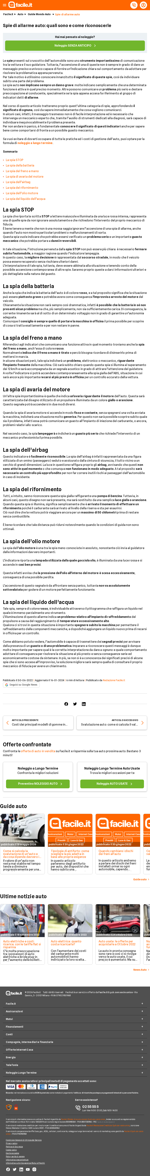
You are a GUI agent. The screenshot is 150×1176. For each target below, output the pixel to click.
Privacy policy (11, 1143)
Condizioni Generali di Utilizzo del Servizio (24, 1140)
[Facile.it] (20, 7)
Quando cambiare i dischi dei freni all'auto (116, 852)
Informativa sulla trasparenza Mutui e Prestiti (25, 1163)
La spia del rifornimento (22, 187)
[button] (4, 5)
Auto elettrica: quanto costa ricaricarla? (66, 943)
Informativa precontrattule (17, 1160)
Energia (11, 1057)
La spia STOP (14, 160)
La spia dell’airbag (18, 182)
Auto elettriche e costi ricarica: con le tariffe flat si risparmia (22, 944)
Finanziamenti (14, 1026)
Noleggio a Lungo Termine (38, 768)
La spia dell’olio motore (22, 193)
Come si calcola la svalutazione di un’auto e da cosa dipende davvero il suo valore (21, 855)
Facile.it (8, 14)
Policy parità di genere (15, 1156)
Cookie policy (11, 1150)
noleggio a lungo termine (35, 143)
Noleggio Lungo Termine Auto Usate (112, 768)
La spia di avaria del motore (24, 176)
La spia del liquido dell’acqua (25, 199)
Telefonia (12, 1065)
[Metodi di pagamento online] (40, 1086)
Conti (9, 1034)
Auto (20, 14)
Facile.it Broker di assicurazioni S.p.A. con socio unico (83, 1119)
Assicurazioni (14, 1011)
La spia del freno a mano (22, 171)
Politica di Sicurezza (14, 1147)
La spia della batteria (20, 165)
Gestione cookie (12, 1153)
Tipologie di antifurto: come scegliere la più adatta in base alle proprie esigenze (70, 854)
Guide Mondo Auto (39, 14)
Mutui (9, 1019)
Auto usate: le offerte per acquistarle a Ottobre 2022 (117, 943)
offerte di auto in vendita (38, 751)
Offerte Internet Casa (19, 1049)
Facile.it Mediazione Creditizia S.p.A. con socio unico (108, 1125)
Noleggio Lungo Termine (21, 1072)
